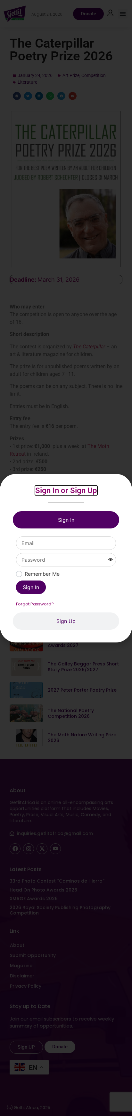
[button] (110, 560)
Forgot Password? (35, 604)
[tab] (66, 519)
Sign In (31, 587)
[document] (66, 558)
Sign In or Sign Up (66, 490)
